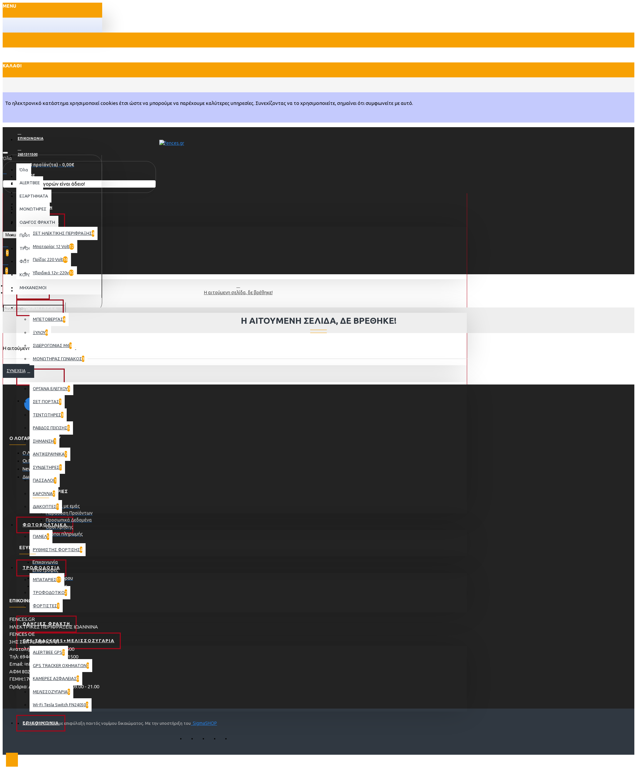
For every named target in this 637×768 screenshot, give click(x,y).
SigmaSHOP (204, 723)
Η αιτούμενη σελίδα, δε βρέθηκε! (238, 292)
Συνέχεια (16, 371)
